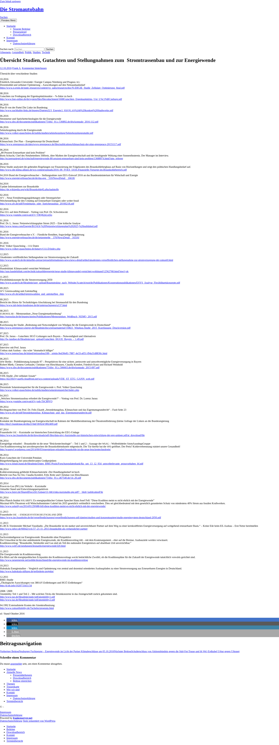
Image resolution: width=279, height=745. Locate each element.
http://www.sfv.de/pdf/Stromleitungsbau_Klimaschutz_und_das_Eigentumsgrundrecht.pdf (46, 412)
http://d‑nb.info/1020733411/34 (16, 585)
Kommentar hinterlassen (34, 68)
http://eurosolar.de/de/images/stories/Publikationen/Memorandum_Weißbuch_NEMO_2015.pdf (48, 316)
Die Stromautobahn (22, 9)
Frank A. (16, 68)
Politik (28, 52)
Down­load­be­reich (22, 34)
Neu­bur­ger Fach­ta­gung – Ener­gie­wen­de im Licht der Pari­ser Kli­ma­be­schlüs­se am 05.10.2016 (57, 651)
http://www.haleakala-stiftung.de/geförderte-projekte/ (27, 571)
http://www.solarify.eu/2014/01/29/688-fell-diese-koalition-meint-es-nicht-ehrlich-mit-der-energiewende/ (53, 506)
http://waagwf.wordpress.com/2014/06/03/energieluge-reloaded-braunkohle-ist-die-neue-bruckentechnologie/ (55, 449)
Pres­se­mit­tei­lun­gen (22, 675)
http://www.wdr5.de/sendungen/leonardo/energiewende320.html (33, 546)
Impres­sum (12, 40)
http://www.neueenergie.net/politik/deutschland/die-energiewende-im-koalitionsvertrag (44, 560)
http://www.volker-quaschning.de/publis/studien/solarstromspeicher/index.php (39, 390)
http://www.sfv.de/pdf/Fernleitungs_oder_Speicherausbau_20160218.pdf (37, 203)
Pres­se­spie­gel (19, 31)
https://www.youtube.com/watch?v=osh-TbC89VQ (26, 401)
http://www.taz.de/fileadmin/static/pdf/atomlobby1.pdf (27, 596)
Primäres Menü (8, 20)
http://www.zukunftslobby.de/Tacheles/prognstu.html (27, 608)
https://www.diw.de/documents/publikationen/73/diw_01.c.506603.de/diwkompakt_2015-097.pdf (49, 367)
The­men (10, 683)
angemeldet (16, 663)
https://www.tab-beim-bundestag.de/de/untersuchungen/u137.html (33, 305)
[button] (12, 620)
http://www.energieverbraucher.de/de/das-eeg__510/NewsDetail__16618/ (37, 178)
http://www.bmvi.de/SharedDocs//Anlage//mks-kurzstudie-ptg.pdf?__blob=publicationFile (51, 492)
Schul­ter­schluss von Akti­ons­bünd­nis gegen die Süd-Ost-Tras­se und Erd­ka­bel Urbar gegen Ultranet (176, 651)
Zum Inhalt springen (10, 1)
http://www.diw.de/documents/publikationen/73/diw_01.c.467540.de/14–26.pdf (40, 477)
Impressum (5, 712)
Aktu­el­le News (14, 672)
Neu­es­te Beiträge (21, 29)
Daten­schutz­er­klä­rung (24, 43)
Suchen (4, 17)
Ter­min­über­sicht (14, 701)
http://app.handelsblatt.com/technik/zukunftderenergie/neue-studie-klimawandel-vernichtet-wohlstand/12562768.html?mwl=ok (64, 271)
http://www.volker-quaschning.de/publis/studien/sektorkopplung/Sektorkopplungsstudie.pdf (46, 133)
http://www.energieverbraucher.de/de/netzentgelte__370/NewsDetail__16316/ (39, 237)
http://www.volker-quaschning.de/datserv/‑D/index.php (30, 248)
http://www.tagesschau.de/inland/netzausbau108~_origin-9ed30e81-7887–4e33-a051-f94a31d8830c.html (53, 353)
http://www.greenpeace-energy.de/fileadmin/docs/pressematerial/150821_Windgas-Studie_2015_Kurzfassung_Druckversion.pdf (65, 327)
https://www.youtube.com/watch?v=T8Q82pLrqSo (26, 215)
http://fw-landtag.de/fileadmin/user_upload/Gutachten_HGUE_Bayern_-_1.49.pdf (42, 339)
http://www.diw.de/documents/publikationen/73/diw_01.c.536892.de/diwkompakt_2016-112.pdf (49, 121)
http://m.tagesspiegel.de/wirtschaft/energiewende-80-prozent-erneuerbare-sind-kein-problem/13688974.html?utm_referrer (61, 158)
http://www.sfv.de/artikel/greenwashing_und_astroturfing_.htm (32, 294)
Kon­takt (10, 37)
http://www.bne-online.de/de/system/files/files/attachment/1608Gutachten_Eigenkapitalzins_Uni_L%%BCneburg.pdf (61, 99)
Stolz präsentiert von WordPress (39, 721)
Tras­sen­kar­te (12, 686)
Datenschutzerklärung (11, 715)
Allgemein (5, 52)
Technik (46, 52)
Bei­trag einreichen (22, 681)
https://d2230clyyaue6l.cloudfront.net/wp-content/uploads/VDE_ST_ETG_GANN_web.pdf (47, 378)
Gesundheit (18, 52)
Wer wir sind (13, 689)
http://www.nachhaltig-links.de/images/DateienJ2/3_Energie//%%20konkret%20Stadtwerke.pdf (56, 110)
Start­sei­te (11, 26)
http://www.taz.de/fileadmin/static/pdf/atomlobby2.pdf (27, 599)
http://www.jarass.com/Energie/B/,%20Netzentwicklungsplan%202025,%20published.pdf (49, 226)
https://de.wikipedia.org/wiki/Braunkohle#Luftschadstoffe (29, 189)
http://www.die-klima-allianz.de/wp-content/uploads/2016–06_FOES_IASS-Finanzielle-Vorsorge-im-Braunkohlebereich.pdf (63, 169)
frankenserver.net (22, 718)
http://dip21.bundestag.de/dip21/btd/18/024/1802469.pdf (28, 424)
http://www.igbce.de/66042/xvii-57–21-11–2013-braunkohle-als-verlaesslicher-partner (44, 528)
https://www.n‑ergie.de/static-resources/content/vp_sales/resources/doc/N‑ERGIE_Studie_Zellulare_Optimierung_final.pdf (62, 87)
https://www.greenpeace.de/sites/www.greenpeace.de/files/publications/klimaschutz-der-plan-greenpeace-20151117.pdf (60, 144)
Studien (37, 52)
